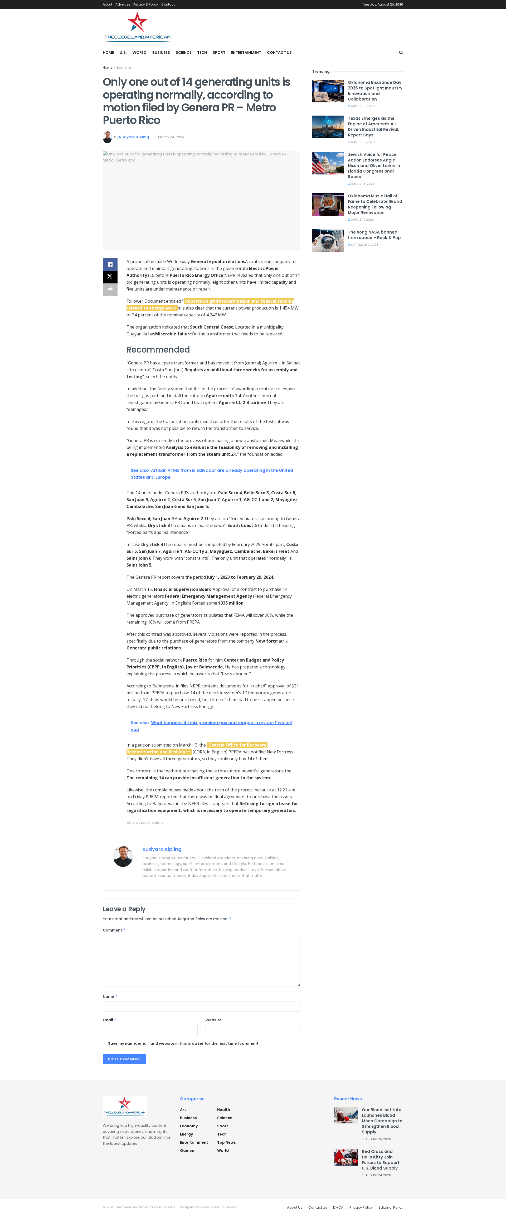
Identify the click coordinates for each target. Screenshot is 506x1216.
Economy (124, 67)
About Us (294, 1207)
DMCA (338, 1207)
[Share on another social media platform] (110, 289)
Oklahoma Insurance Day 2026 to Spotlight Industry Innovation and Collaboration (375, 91)
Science (183, 52)
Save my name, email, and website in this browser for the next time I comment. (184, 1043)
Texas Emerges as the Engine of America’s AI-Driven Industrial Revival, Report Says (373, 127)
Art (183, 1109)
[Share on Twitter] (110, 277)
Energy (186, 1134)
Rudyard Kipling (134, 137)
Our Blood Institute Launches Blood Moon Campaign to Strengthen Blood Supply (382, 1121)
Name (110, 996)
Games (187, 1150)
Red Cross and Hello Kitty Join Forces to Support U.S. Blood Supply (381, 1160)
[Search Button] (401, 52)
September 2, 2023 (364, 245)
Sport (219, 52)
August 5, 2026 (362, 142)
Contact (168, 4)
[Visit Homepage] (138, 27)
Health (223, 1109)
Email (109, 1020)
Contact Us (279, 52)
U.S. (123, 52)
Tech (202, 52)
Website (214, 1020)
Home (108, 52)
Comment (114, 930)
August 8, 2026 (362, 184)
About (107, 4)
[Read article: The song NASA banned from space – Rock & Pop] (328, 240)
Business (161, 52)
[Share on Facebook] (110, 264)
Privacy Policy (361, 1207)
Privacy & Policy (145, 4)
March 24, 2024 (171, 137)
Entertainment (246, 52)
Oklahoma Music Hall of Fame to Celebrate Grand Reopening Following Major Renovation (375, 204)
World (140, 52)
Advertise (122, 4)
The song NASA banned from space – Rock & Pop (374, 234)
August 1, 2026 (362, 219)
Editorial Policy (391, 1207)
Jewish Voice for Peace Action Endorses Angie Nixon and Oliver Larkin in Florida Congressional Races (374, 165)
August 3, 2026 (362, 106)
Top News (226, 1142)
